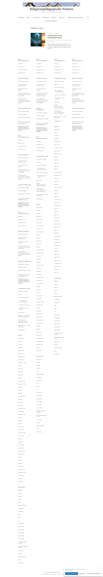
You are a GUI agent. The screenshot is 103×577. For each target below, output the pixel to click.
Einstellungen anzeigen (94, 573)
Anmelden (20, 63)
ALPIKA (20, 493)
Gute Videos (21, 312)
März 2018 (20, 405)
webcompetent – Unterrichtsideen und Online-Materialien (23, 321)
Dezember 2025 (21, 356)
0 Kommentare (51, 41)
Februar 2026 (21, 350)
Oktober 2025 (21, 359)
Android (20, 496)
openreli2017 (21, 535)
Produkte (61, 17)
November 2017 (21, 408)
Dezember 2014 (21, 469)
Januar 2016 (20, 448)
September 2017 (21, 414)
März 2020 (20, 387)
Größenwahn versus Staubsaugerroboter (54, 37)
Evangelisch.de (21, 329)
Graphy (54, 574)
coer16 (19, 499)
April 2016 (20, 442)
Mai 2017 (20, 417)
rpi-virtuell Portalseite (23, 297)
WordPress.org (21, 72)
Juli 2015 (20, 457)
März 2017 (20, 423)
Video (19, 559)
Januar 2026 (20, 353)
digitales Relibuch (22, 505)
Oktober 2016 (21, 435)
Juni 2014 (20, 478)
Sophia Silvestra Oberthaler (75, 17)
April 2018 (20, 402)
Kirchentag (20, 523)
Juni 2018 (20, 399)
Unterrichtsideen (22, 556)
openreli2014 (21, 529)
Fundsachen (45, 17)
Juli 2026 (20, 341)
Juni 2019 (20, 390)
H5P (19, 514)
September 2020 (22, 384)
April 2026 (20, 347)
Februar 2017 (21, 426)
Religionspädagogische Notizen (51, 9)
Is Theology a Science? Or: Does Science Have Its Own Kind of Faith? (24, 94)
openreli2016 (21, 532)
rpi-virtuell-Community (24, 305)
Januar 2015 (20, 466)
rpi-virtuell (36, 17)
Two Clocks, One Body (23, 81)
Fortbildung (21, 508)
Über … (28, 17)
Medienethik (21, 526)
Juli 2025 (20, 365)
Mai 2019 (20, 393)
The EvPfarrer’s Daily (23, 291)
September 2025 (22, 362)
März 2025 (20, 371)
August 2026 (21, 338)
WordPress (46, 574)
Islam (19, 517)
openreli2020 (21, 538)
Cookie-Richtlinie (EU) (50, 21)
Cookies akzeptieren (71, 573)
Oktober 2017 (21, 411)
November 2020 (21, 381)
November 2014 (21, 472)
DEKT (19, 502)
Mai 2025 (20, 368)
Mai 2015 (20, 460)
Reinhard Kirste (21, 126)
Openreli (20, 294)
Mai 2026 (20, 344)
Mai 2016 (20, 438)
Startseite (21, 17)
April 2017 (20, 420)
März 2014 (20, 481)
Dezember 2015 (21, 451)
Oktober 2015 (21, 454)
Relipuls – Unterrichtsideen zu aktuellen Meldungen (41, 184)
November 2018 (21, 396)
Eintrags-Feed (21, 66)
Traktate (54, 17)
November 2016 (21, 432)
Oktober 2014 (21, 475)
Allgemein (49, 33)
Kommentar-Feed (22, 69)
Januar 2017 (20, 429)
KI (18, 520)
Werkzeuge (20, 562)
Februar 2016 (21, 445)
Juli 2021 (20, 378)
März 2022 (20, 375)
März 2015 (20, 463)
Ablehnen (82, 573)
